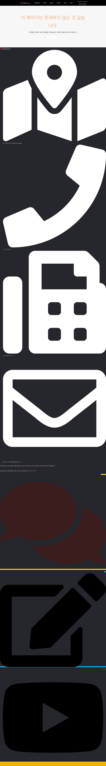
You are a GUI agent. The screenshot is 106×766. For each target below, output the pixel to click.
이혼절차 (51, 3)
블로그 (71, 3)
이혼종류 (44, 3)
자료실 (65, 3)
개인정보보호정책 (32, 470)
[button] (46, 3)
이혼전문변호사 (37, 3)
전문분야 (58, 3)
